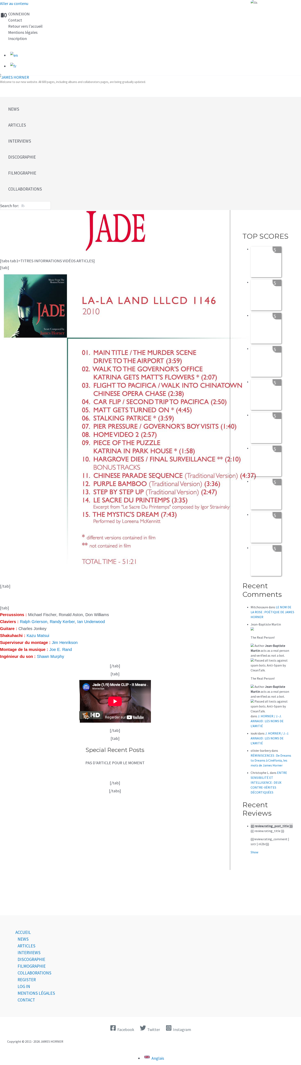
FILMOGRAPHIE (32, 966)
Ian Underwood (91, 621)
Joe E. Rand (60, 649)
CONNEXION (19, 13)
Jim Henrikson (65, 642)
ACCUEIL (23, 932)
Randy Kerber (62, 621)
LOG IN (24, 986)
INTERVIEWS (29, 952)
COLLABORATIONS (34, 973)
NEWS (23, 939)
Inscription (17, 38)
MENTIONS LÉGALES (36, 993)
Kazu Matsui (38, 635)
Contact (15, 20)
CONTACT (26, 1000)
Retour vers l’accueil (25, 26)
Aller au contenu (14, 3)
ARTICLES (26, 946)
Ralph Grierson (33, 621)
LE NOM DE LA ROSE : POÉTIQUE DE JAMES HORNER (272, 612)
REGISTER (27, 979)
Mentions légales (22, 32)
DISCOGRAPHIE (31, 959)
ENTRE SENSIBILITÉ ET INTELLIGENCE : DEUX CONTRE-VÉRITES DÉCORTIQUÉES (269, 782)
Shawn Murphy (50, 656)
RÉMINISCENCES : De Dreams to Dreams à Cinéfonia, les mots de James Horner (271, 760)
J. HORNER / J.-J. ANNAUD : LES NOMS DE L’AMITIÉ (267, 721)
